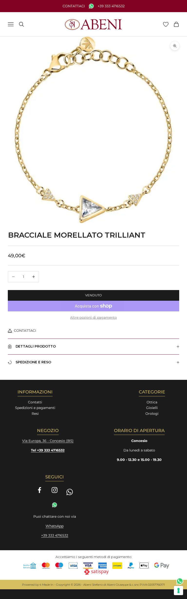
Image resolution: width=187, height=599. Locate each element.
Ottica (152, 402)
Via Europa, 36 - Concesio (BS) (48, 441)
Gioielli (152, 408)
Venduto (93, 295)
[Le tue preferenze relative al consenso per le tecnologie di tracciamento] (178, 590)
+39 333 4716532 (111, 6)
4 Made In (46, 584)
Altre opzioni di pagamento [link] (93, 317)
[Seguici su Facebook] (39, 490)
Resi (35, 413)
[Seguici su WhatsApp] (69, 492)
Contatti (35, 402)
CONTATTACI (25, 330)
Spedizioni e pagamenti (35, 408)
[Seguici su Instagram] (54, 490)
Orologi (152, 413)
